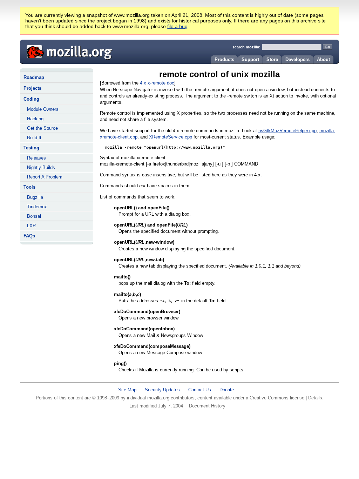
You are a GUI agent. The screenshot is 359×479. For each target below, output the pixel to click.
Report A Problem (44, 177)
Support (250, 59)
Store (272, 59)
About (323, 59)
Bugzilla (35, 197)
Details (315, 397)
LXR (31, 225)
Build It (34, 137)
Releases (36, 158)
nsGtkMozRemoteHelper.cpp (287, 130)
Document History (207, 406)
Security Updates (162, 389)
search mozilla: (246, 47)
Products (224, 59)
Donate (226, 389)
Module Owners (43, 109)
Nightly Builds (41, 167)
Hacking (35, 118)
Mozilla (67, 51)
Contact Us (199, 389)
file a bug (177, 26)
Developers (297, 59)
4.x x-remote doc (157, 83)
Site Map (127, 389)
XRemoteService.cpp (170, 137)
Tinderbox (37, 206)
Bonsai (34, 216)
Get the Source (42, 128)
